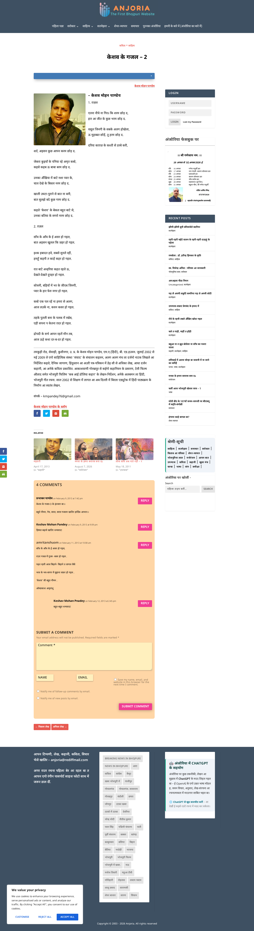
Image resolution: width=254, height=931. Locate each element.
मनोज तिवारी (111, 872)
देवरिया (126, 812)
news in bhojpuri (116, 766)
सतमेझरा (102, 26)
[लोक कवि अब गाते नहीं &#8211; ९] (134, 449)
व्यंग (187, 467)
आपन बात (204, 458)
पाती (139, 827)
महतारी (37, 461)
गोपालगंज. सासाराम (128, 789)
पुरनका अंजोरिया (152, 26)
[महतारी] (52, 449)
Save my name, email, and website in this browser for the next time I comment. (131, 682)
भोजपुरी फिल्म (124, 857)
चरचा (171, 367)
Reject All (44, 917)
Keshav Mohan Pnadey (69, 601)
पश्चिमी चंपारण (125, 827)
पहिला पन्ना (58, 26)
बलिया (122, 842)
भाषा (175, 367)
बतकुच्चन (109, 842)
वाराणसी (124, 888)
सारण (123, 895)
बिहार (132, 842)
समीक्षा (196, 467)
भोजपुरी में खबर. (113, 865)
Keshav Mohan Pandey (51, 525)
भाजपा (130, 850)
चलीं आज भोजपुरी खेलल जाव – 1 (185, 388)
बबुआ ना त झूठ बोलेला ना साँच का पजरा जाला (187, 346)
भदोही (119, 850)
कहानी (171, 351)
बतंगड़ (134, 834)
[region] (45, 904)
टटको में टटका (111, 812)
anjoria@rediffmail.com (69, 760)
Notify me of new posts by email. (59, 698)
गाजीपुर (128, 781)
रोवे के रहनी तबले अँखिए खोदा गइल (185, 319)
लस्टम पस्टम (135, 880)
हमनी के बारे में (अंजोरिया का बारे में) (183, 26)
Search (169, 483)
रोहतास (121, 880)
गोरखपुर (108, 796)
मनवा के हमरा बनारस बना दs (89, 461)
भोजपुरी (108, 857)
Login (174, 122)
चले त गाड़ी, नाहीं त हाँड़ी (180, 331)
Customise (22, 917)
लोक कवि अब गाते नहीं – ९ (129, 461)
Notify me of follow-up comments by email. (65, 691)
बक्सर (123, 834)
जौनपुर (108, 804)
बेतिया (108, 850)
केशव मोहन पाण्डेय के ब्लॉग (50, 407)
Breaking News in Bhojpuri (123, 758)
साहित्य (86, 26)
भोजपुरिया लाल (174, 272)
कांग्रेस (119, 774)
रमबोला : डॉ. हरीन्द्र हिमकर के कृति (185, 255)
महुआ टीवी (127, 872)
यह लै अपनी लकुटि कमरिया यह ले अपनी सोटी (190, 293)
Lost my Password (192, 122)
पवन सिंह (109, 827)
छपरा (131, 796)
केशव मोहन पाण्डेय (144, 86)
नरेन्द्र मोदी (109, 819)
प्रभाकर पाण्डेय (44, 498)
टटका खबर (121, 804)
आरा (135, 766)
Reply (145, 501)
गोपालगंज (109, 789)
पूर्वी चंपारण (110, 834)
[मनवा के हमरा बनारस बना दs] (93, 449)
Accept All (67, 917)
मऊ (127, 865)
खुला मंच (204, 462)
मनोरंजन (172, 379)
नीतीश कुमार (125, 819)
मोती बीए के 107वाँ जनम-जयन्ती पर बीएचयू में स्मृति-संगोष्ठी (189, 403)
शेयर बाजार (110, 895)
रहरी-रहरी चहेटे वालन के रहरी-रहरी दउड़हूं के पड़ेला (189, 241)
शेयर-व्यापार (120, 26)
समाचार (135, 26)
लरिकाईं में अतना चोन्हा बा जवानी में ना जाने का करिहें (189, 362)
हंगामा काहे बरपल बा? (179, 417)
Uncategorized (176, 284)
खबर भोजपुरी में (112, 781)
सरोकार (71, 26)
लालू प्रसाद (110, 888)
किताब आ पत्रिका (176, 453)
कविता (122, 46)
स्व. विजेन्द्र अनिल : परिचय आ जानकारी (187, 268)
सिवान (134, 895)
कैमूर (129, 774)
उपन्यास (172, 462)
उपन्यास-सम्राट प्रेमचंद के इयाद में (184, 306)
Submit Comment (135, 707)
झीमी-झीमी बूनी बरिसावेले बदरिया (184, 227)
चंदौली (120, 796)
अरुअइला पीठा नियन (178, 281)
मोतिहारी (109, 880)
